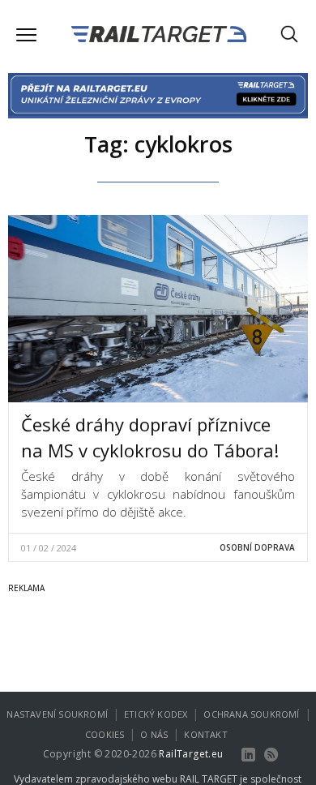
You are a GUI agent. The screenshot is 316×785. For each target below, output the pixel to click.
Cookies (104, 734)
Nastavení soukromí (57, 714)
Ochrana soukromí (251, 714)
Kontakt (205, 734)
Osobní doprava (257, 547)
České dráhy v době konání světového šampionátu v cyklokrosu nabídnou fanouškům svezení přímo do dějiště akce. (158, 494)
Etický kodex (155, 714)
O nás (154, 734)
